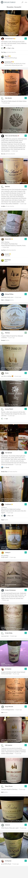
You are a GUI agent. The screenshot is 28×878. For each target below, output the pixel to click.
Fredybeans (8, 504)
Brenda (7, 467)
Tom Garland (8, 452)
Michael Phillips (9, 294)
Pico (9, 515)
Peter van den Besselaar (11, 135)
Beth (2, 792)
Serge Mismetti (9, 706)
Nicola (6, 373)
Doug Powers (8, 259)
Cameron (7, 825)
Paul (9, 48)
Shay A (6, 56)
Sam (7, 418)
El (12, 515)
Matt (2, 300)
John (2, 712)
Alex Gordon (8, 98)
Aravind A (7, 254)
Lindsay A (7, 552)
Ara (13, 48)
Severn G (7, 239)
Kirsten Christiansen (10, 590)
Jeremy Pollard (9, 409)
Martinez (7, 186)
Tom (2, 52)
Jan (4, 153)
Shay (5, 52)
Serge (2, 519)
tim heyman (8, 669)
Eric (2, 153)
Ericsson (7, 300)
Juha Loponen (8, 745)
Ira (1, 206)
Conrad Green (8, 38)
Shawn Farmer (9, 786)
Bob (4, 206)
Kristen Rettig (8, 633)
